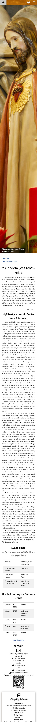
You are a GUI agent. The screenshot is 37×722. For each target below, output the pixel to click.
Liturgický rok (10, 261)
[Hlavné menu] (34, 2)
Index (6, 258)
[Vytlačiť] (28, 2)
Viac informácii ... (18, 640)
